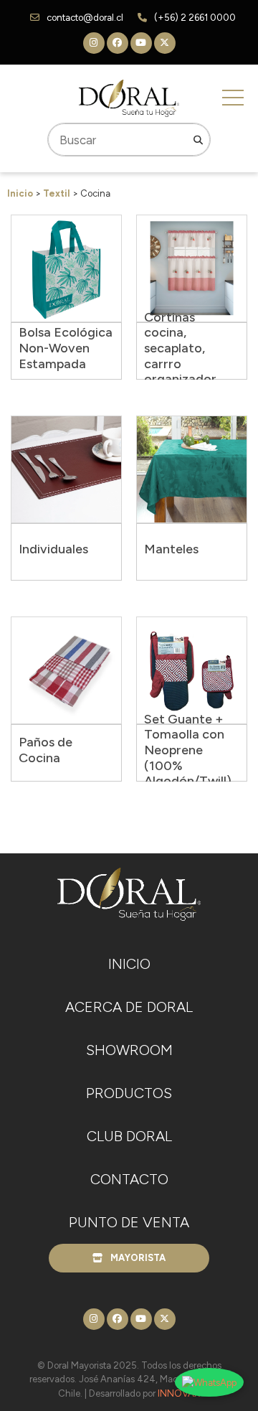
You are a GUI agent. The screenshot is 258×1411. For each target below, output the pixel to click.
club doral (129, 1136)
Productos (129, 1093)
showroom (129, 1050)
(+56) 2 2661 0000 (195, 17)
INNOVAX (179, 1393)
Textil (56, 193)
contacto (129, 1179)
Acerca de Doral (129, 1007)
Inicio (20, 193)
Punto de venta (129, 1222)
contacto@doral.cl (85, 17)
